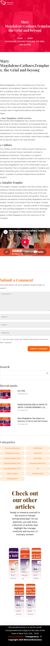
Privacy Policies (15, 636)
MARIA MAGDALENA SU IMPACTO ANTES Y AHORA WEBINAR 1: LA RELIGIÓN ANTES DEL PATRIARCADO (34, 406)
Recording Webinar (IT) (38, 463)
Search (5, 367)
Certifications (37, 448)
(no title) (21, 391)
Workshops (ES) (12, 479)
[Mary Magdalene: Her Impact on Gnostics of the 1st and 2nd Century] (5, 422)
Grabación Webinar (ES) (12, 458)
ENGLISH (37, 453)
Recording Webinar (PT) (12, 468)
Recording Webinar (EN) (12, 463)
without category (12, 473)
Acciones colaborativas (12, 448)
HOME (20, 38)
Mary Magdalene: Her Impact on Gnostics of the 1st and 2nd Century (32, 420)
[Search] (47, 373)
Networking (38, 458)
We (38, 468)
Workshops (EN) (37, 473)
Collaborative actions (12, 453)
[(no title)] (5, 395)
